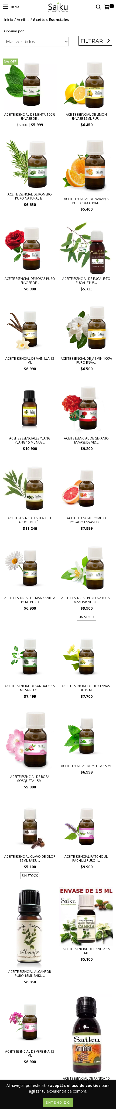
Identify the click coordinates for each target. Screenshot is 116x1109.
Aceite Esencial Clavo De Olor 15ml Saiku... (29, 858)
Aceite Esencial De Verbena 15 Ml (29, 1053)
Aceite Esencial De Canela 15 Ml (86, 951)
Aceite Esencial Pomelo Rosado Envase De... (86, 520)
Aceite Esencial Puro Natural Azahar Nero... (86, 600)
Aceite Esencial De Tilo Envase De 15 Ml (86, 688)
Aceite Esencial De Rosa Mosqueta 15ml (29, 779)
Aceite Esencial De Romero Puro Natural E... (30, 196)
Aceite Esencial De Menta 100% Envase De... (29, 116)
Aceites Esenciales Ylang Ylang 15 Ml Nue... (29, 440)
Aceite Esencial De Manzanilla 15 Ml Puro (29, 600)
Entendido (58, 1102)
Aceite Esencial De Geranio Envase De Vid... (86, 440)
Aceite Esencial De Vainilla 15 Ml (29, 360)
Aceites (23, 19)
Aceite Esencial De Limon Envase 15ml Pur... (86, 116)
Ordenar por (14, 31)
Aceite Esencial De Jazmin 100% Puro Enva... (86, 360)
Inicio (8, 19)
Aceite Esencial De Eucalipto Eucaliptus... (86, 281)
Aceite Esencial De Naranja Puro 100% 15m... (86, 201)
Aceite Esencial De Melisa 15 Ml (86, 766)
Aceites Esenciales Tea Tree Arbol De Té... (30, 520)
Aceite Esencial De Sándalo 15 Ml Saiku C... (30, 688)
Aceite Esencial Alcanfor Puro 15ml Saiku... (29, 974)
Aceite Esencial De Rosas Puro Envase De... (30, 281)
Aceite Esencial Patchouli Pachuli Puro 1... (86, 858)
